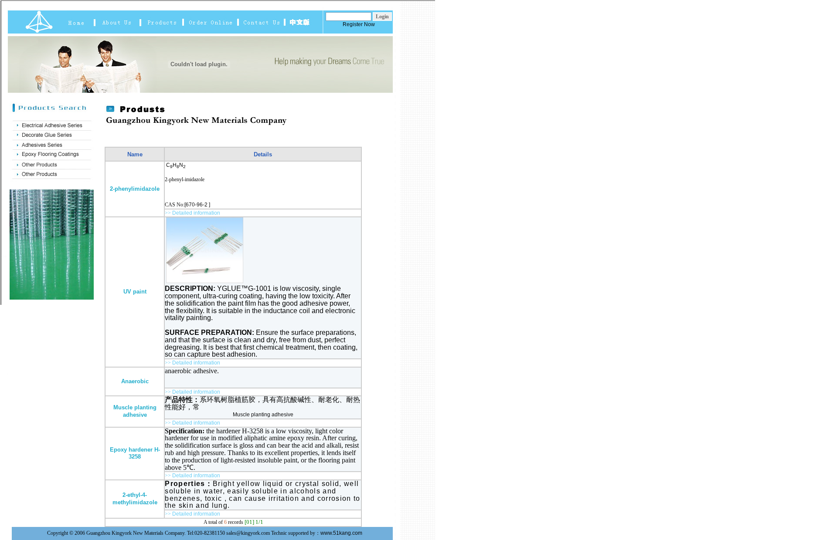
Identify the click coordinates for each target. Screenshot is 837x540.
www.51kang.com (341, 533)
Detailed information (196, 213)
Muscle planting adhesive (263, 415)
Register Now (359, 24)
